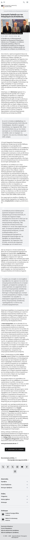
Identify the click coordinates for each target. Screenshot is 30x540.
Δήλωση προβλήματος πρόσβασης (10, 532)
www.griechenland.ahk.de (8, 443)
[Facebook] (8, 467)
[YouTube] (22, 467)
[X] (3, 467)
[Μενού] (27, 2)
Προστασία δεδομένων (7, 526)
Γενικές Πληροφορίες (6, 528)
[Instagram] (17, 467)
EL (1, 2)
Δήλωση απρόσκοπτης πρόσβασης (10, 530)
